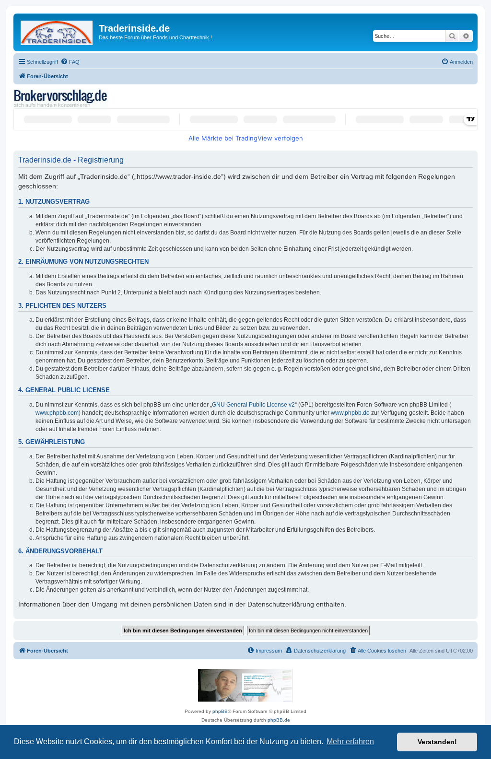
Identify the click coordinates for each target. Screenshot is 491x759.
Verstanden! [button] (437, 742)
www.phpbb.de (350, 412)
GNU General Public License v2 (253, 404)
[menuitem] (70, 62)
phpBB (220, 711)
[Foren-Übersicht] (57, 31)
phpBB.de (279, 720)
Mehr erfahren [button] (350, 741)
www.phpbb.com (57, 412)
